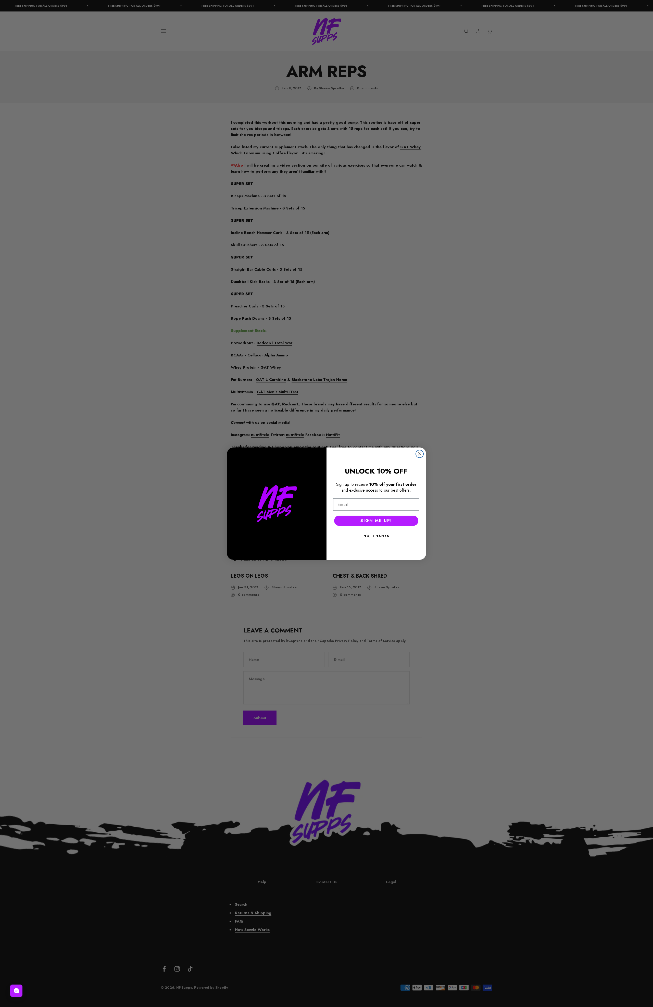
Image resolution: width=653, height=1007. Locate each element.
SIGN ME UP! (376, 521)
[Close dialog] (419, 454)
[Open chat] (16, 991)
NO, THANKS (376, 536)
